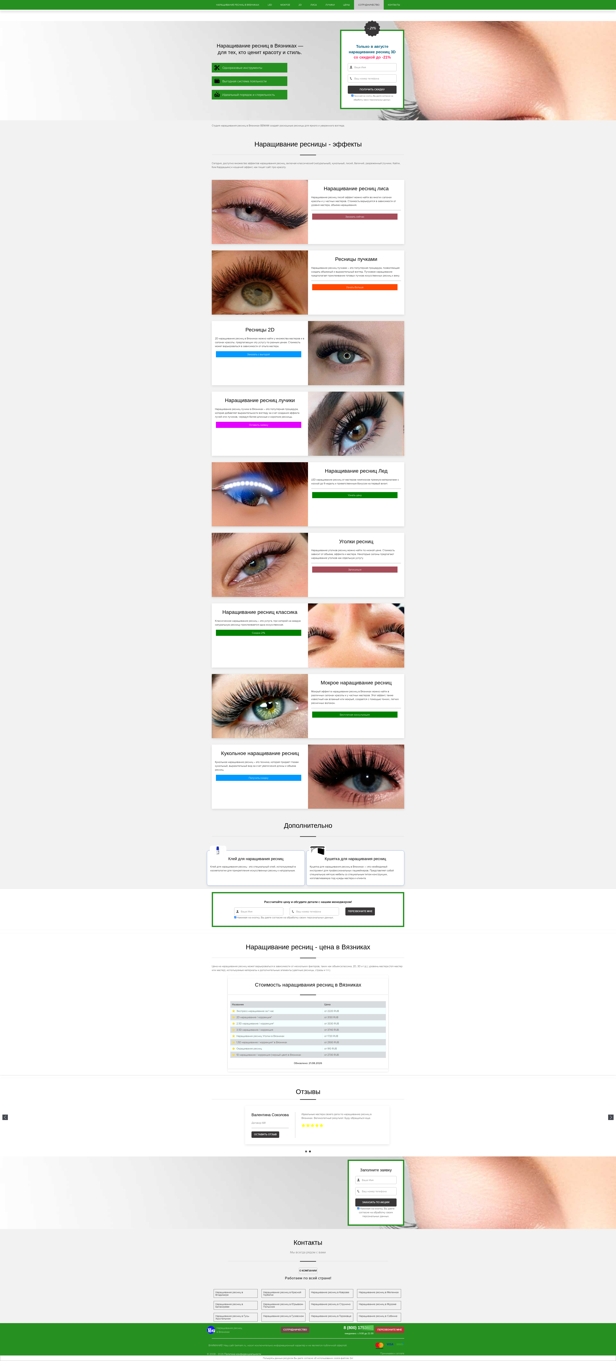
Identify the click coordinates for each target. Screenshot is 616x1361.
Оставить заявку (258, 424)
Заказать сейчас (354, 216)
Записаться (354, 569)
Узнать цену (355, 495)
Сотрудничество (368, 4)
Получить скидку (258, 777)
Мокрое (285, 4)
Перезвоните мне (389, 1330)
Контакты (394, 4)
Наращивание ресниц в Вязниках (237, 4)
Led (270, 4)
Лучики (330, 4)
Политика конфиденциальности (242, 1353)
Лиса (313, 4)
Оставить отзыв (256, 1134)
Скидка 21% (258, 632)
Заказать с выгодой (258, 354)
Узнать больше (355, 287)
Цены (346, 4)
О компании (308, 1271)
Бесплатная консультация (355, 714)
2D (300, 4)
